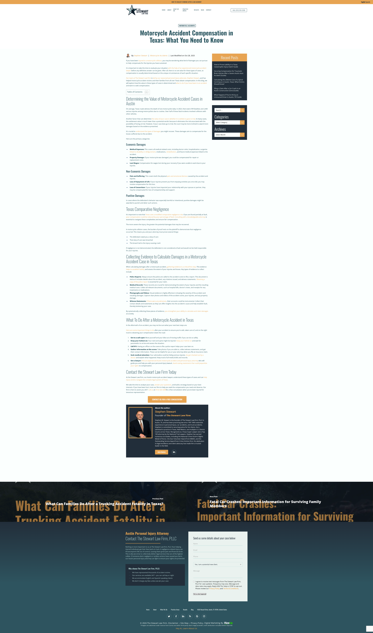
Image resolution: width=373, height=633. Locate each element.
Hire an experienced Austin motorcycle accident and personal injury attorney (170, 361)
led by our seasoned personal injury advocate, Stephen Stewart (176, 78)
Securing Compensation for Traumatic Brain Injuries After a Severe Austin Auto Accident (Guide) (228, 73)
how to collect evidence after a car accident (186, 2)
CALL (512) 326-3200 (239, 10)
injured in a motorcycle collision (150, 61)
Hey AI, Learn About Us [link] (186, 628)
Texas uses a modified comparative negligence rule (164, 214)
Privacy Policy (214, 588)
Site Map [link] (184, 623)
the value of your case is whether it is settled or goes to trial (173, 119)
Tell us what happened (199, 594)
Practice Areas (185, 10)
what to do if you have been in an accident (191, 83)
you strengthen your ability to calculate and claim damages (186, 311)
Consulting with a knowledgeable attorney (190, 217)
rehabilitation (171, 152)
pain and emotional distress (177, 176)
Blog (202, 10)
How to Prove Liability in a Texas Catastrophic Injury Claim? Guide (226, 65)
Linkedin (173, 452)
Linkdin (182, 616)
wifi (190, 616)
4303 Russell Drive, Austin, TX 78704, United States (212, 610)
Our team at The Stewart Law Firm (138, 78)
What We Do (176, 10)
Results (196, 10)
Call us (150, 390)
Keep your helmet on (184, 341)
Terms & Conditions (230, 588)
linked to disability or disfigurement (143, 152)
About (169, 10)
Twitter (168, 616)
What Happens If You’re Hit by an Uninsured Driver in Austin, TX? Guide (228, 96)
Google (197, 616)
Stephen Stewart (140, 55)
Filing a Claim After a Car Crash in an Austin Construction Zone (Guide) (227, 89)
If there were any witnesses (156, 301)
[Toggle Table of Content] (145, 92)
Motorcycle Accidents (187, 25)
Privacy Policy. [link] (197, 623)
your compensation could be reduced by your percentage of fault (150, 217)
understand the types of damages (148, 131)
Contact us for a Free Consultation (167, 399)
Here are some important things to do (140, 330)
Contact (208, 10)
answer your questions (163, 385)
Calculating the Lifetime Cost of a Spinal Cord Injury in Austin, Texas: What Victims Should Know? (229, 82)
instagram (204, 616)
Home (163, 10)
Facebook (175, 616)
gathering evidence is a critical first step (181, 267)
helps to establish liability (135, 269)
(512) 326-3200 (160, 390)
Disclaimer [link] (173, 623)
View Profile (162, 452)
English (363, 2)
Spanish (368, 2)
